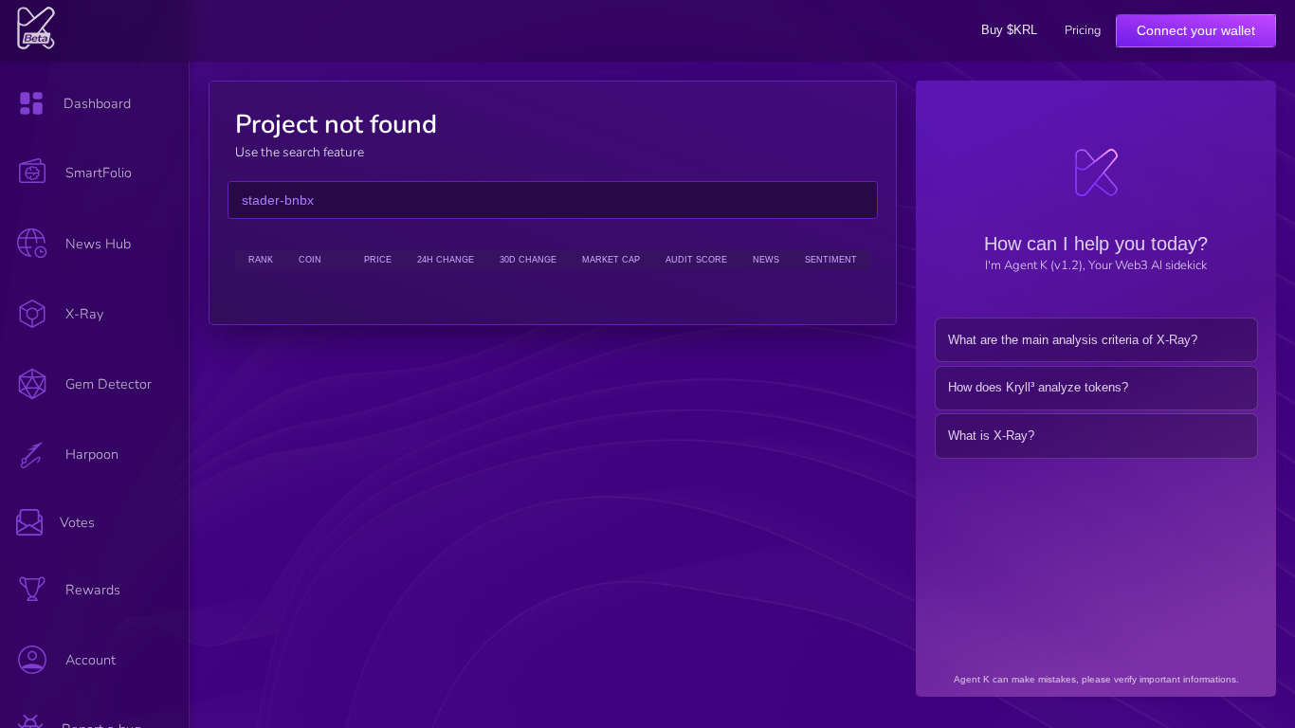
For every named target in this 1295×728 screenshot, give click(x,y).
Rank (260, 259)
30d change (528, 259)
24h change (445, 259)
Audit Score (696, 259)
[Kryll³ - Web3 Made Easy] (36, 45)
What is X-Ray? (991, 435)
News (766, 259)
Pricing (1083, 31)
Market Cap (611, 259)
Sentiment (831, 259)
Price (378, 259)
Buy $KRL (1009, 30)
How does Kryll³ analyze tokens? (1038, 387)
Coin (310, 259)
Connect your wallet (1196, 30)
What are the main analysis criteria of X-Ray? (1072, 340)
